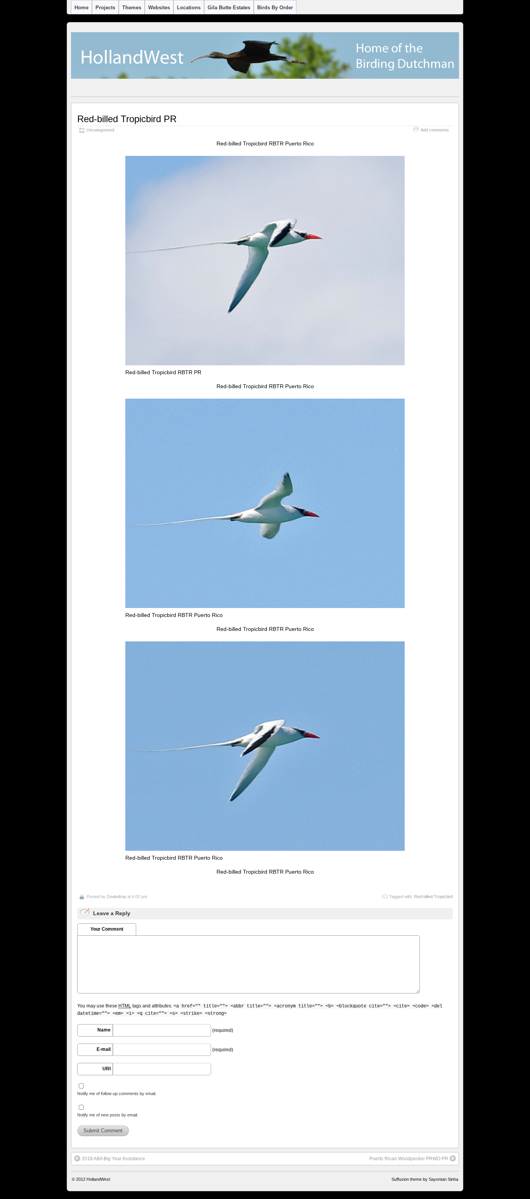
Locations (189, 7)
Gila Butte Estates (229, 7)
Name (104, 1030)
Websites (159, 7)
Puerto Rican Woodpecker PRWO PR (408, 1158)
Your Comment (106, 929)
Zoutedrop (116, 896)
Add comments (435, 130)
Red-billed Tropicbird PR (127, 119)
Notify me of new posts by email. (107, 1115)
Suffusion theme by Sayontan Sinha (424, 1179)
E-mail (104, 1049)
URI (106, 1068)
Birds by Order (275, 7)
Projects (105, 7)
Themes (131, 7)
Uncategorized (100, 130)
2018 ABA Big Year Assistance (113, 1158)
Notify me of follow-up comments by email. (116, 1093)
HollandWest (98, 1179)
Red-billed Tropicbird (433, 896)
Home (81, 7)
